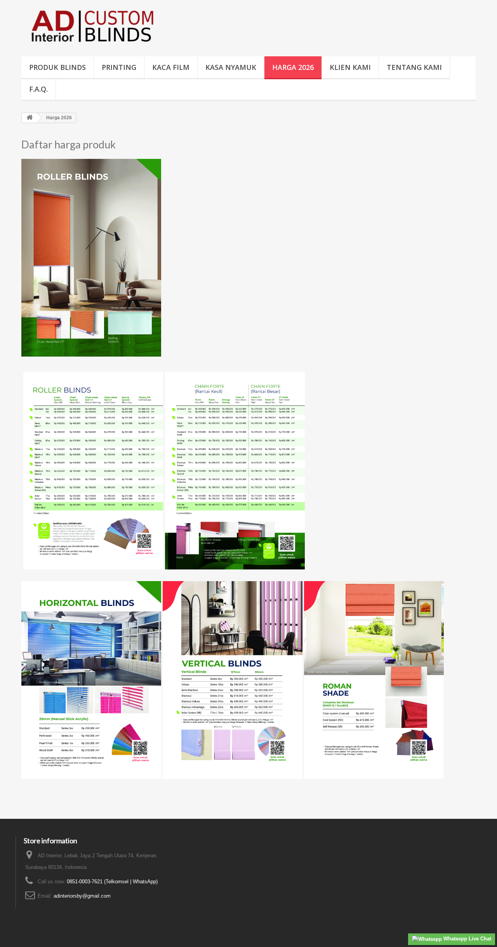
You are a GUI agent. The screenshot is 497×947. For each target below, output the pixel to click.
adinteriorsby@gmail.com (82, 896)
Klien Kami (350, 67)
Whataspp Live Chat (466, 939)
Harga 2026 (293, 67)
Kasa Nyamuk (230, 67)
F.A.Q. (38, 89)
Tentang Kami (414, 67)
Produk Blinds (57, 67)
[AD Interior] (93, 26)
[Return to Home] (29, 118)
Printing (119, 67)
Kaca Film (170, 67)
